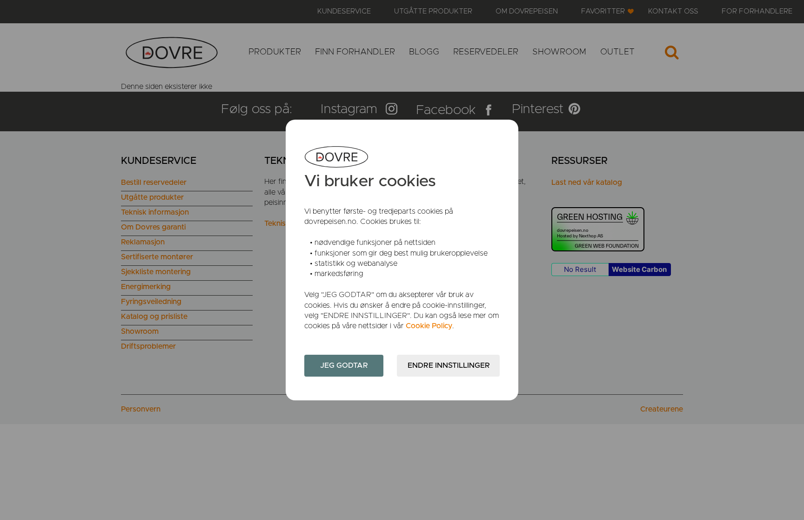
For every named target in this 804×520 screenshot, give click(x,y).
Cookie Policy (429, 326)
